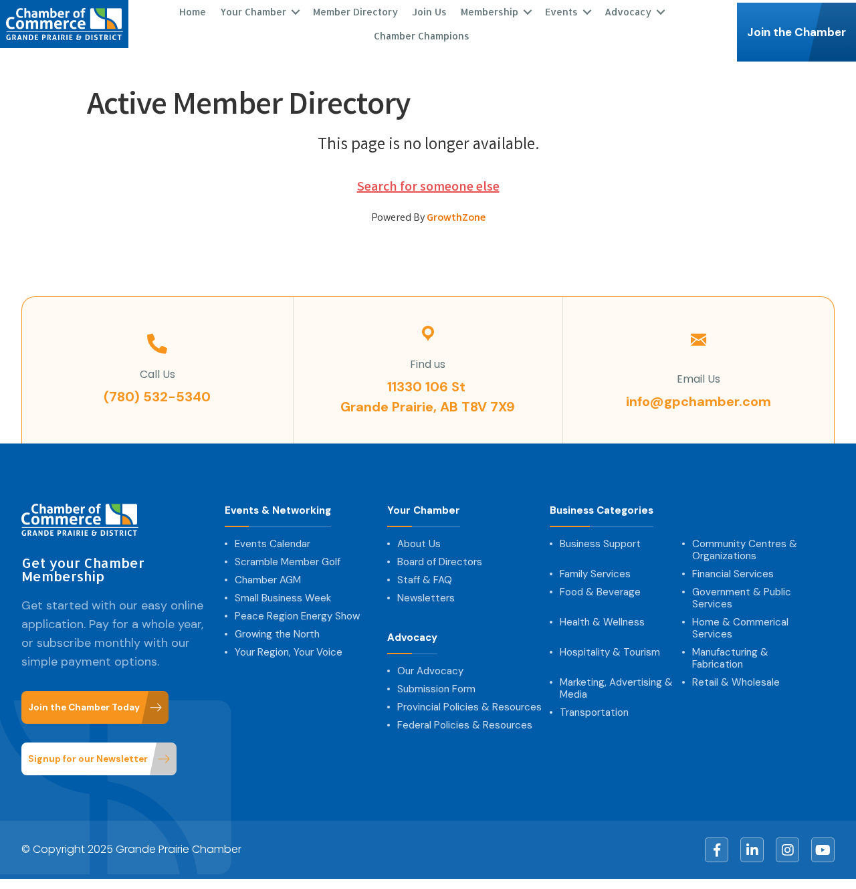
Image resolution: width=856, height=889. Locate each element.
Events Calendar (272, 544)
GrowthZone (456, 218)
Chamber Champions (421, 35)
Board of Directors (439, 562)
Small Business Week (283, 598)
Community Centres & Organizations (744, 550)
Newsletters (426, 598)
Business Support (600, 544)
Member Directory (355, 11)
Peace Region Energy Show (297, 616)
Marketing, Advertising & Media (616, 688)
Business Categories (601, 510)
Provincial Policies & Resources (469, 707)
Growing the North (277, 634)
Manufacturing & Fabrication (730, 658)
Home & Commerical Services (740, 628)
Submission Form (436, 689)
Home (192, 11)
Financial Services (733, 574)
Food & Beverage (600, 592)
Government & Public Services (741, 598)
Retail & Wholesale (736, 682)
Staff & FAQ (424, 580)
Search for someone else (428, 187)
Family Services (595, 574)
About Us (419, 544)
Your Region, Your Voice (288, 652)
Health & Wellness (602, 622)
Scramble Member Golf (287, 562)
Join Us (429, 11)
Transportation (594, 712)
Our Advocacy (430, 671)
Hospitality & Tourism (610, 652)
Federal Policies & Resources (464, 725)
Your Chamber (423, 510)
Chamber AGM (268, 580)
